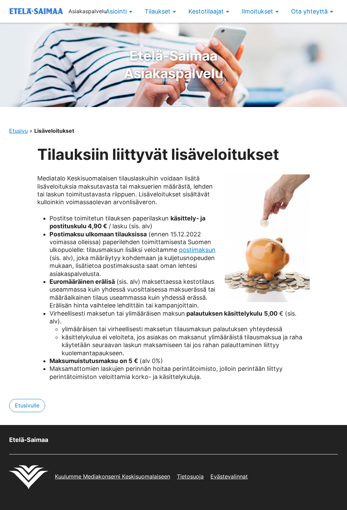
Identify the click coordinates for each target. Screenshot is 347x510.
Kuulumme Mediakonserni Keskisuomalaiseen (112, 476)
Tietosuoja (190, 476)
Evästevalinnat (229, 476)
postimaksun (197, 249)
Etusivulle (27, 405)
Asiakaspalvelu (173, 64)
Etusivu (18, 130)
